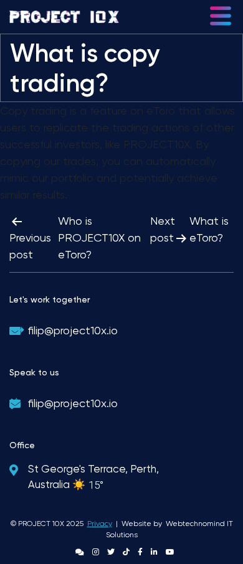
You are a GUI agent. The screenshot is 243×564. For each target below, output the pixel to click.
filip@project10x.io (73, 330)
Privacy (99, 523)
